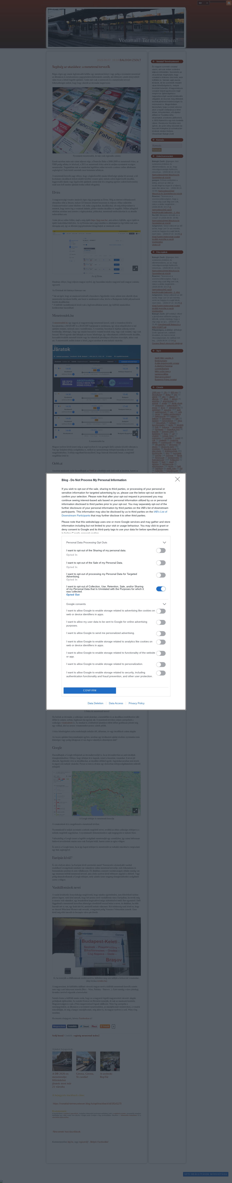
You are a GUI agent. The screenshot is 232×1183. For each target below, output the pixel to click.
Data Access (116, 703)
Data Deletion (95, 703)
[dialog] (116, 591)
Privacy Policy (136, 703)
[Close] (178, 480)
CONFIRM (90, 690)
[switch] (161, 550)
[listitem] (116, 542)
